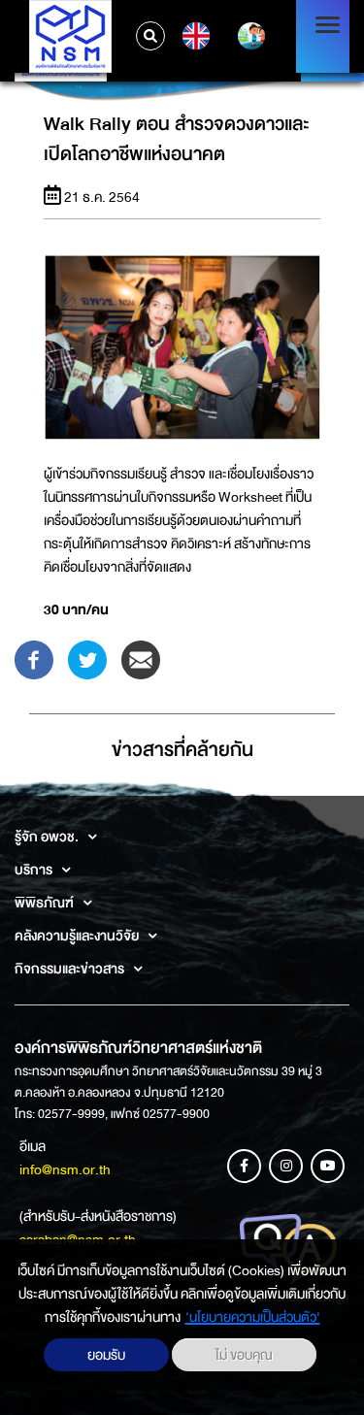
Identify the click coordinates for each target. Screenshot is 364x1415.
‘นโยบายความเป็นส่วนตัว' (252, 1317)
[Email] (140, 658)
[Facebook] (34, 658)
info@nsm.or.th (65, 1169)
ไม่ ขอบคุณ (244, 1354)
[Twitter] (87, 658)
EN (194, 35)
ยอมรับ (106, 1354)
